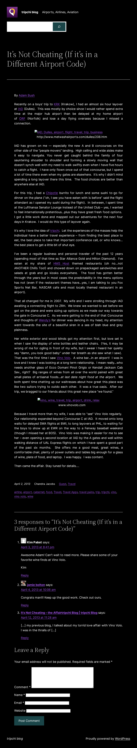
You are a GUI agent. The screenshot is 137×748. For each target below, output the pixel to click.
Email (19, 702)
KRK (57, 104)
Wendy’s (44, 320)
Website (19, 710)
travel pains (86, 492)
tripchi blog (30, 12)
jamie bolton (36, 585)
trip (98, 492)
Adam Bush (27, 95)
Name (19, 695)
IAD (20, 109)
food (49, 492)
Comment (22, 687)
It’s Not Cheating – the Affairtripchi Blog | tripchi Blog (59, 612)
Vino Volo (63, 358)
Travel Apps (70, 492)
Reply (25, 575)
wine (30, 496)
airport (27, 492)
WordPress (122, 738)
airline (18, 492)
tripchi (54, 230)
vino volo (20, 496)
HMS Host (61, 263)
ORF (22, 118)
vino (113, 492)
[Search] (59, 26)
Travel (72, 483)
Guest (62, 483)
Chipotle (52, 193)
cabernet (39, 492)
